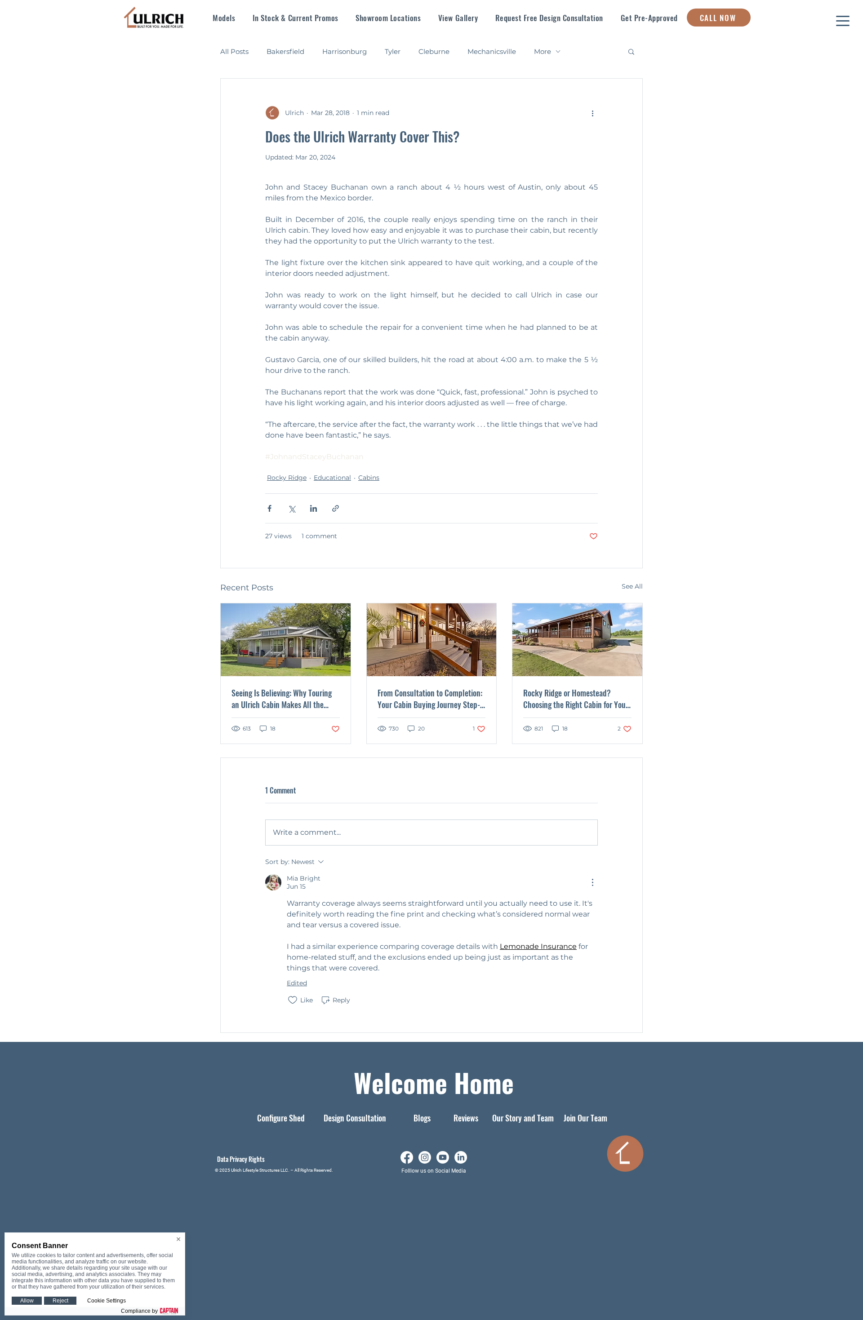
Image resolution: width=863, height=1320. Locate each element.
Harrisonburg (344, 51)
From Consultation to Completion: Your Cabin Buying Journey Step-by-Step (430, 698)
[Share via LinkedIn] (313, 508)
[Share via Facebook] (269, 508)
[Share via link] (335, 508)
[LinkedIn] (460, 1157)
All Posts (234, 51)
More (542, 51)
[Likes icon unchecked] (292, 1000)
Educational (332, 478)
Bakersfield (285, 51)
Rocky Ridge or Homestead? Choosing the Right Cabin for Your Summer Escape (575, 698)
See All (632, 586)
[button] (224, 17)
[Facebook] (406, 1157)
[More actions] (592, 112)
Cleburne (433, 51)
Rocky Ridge (287, 478)
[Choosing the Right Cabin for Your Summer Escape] (577, 639)
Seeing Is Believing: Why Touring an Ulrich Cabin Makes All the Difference (281, 698)
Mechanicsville (491, 51)
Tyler (392, 51)
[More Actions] (592, 882)
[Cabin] (286, 639)
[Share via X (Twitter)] (291, 508)
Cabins (368, 478)
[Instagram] (424, 1157)
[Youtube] (442, 1157)
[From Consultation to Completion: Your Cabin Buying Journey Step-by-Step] (432, 639)
